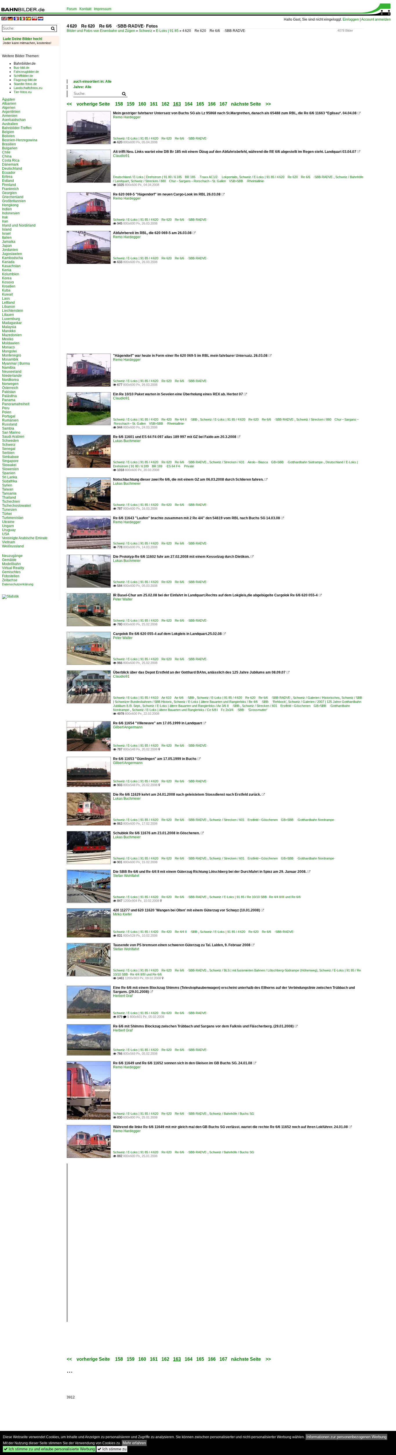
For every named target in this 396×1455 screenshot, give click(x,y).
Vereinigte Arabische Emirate (25, 538)
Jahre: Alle (82, 87)
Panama (8, 400)
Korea (7, 278)
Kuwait (7, 294)
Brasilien (9, 144)
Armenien (9, 116)
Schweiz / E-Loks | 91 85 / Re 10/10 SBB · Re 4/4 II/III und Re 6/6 (255, 897)
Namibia (8, 367)
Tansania (9, 493)
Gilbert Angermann (128, 727)
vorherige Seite (94, 104)
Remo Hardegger (127, 117)
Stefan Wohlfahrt (126, 876)
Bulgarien (9, 148)
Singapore (10, 461)
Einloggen (351, 19)
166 (212, 104)
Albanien (9, 104)
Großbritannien (14, 201)
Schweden (10, 441)
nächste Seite (246, 104)
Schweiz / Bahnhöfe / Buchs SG (231, 1113)
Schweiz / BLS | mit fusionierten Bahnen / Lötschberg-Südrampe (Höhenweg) (263, 970)
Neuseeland (11, 372)
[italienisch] (22, 19)
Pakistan (9, 392)
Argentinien (11, 112)
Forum (72, 9)
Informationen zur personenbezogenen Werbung (346, 1437)
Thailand (9, 497)
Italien (7, 238)
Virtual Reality (13, 568)
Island (7, 229)
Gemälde (9, 560)
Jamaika (8, 242)
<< (69, 104)
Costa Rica (10, 160)
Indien (7, 209)
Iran (5, 221)
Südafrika (9, 481)
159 (131, 104)
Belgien (8, 132)
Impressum (102, 9)
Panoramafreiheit (15, 404)
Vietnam (8, 542)
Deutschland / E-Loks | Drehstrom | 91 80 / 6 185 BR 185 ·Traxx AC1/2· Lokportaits (175, 177)
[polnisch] (34, 19)
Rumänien (10, 420)
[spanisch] (28, 19)
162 (165, 104)
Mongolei (9, 351)
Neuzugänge (12, 556)
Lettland (8, 303)
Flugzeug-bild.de (25, 80)
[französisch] (16, 19)
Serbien (8, 453)
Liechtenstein (12, 311)
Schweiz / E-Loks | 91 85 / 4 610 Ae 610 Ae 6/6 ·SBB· (154, 697)
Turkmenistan (12, 518)
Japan (7, 246)
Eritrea (7, 177)
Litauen (8, 315)
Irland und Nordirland (19, 225)
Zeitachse (9, 580)
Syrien (7, 485)
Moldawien (10, 343)
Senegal (8, 449)
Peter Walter (122, 599)
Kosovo (8, 282)
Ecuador (8, 173)
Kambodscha (12, 258)
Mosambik (10, 359)
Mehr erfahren (134, 1443)
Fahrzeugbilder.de (26, 71)
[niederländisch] (40, 19)
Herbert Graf (122, 996)
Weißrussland (13, 546)
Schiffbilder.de (23, 75)
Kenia (6, 270)
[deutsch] (10, 19)
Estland (8, 181)
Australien (10, 124)
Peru (6, 408)
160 (142, 104)
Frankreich (10, 189)
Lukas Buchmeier (127, 441)
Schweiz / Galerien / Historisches (316, 697)
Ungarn (8, 526)
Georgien (9, 193)
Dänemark (10, 164)
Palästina (9, 396)
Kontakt (85, 9)
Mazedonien (12, 335)
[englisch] (4, 19)
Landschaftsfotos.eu (28, 88)
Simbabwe (10, 457)
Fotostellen (10, 576)
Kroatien (8, 286)
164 (188, 104)
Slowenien (10, 469)
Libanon (8, 307)
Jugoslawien (12, 254)
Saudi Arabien (13, 437)
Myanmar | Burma (16, 363)
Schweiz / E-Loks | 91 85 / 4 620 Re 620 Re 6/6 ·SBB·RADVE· (160, 138)
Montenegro (11, 355)
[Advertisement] (172, 62)
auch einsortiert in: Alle (92, 81)
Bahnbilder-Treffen (17, 128)
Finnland (9, 185)
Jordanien (10, 250)
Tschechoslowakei (16, 506)
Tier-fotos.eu (23, 92)
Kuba (6, 290)
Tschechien (11, 502)
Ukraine (8, 522)
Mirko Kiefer (122, 914)
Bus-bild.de (21, 67)
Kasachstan (11, 266)
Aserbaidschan (14, 120)
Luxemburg (11, 319)
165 (200, 104)
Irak (5, 217)
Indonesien (11, 213)
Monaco (8, 347)
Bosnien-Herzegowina (19, 140)
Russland (9, 424)
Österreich (10, 388)
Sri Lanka (9, 477)
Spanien (8, 473)
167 (223, 104)
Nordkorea (10, 380)
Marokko (9, 331)
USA (5, 534)
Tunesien (9, 510)
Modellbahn (11, 564)
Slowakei (9, 465)
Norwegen (10, 384)
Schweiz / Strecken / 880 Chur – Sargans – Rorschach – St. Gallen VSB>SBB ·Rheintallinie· (198, 181)
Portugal (8, 416)
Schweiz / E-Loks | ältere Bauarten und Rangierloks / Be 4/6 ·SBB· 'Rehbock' (230, 701)
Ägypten (8, 99)
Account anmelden (376, 19)
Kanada (8, 262)
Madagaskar (12, 323)
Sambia (8, 428)
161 (154, 104)
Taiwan (7, 489)
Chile (6, 152)
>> (268, 104)
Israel (6, 233)
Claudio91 (121, 156)
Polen (6, 412)
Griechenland (12, 197)
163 (177, 104)
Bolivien (8, 136)
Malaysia (9, 327)
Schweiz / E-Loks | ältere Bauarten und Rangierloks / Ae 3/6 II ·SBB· (191, 705)
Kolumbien (10, 274)
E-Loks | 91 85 (167, 31)
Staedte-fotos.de (25, 84)
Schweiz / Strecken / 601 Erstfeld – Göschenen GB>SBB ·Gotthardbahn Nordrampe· (272, 819)
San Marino (11, 432)
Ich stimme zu (111, 1449)
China (7, 156)
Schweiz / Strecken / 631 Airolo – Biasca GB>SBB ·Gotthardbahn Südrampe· (266, 462)
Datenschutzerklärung (17, 584)
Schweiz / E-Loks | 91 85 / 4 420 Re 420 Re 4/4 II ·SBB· (155, 419)
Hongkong (10, 205)
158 (119, 104)
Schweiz (145, 31)
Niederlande (12, 376)
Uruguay (9, 530)
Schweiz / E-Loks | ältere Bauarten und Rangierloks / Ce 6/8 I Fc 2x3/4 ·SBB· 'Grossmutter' (199, 710)
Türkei (7, 514)
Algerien (8, 108)
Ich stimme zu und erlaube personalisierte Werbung (49, 1449)
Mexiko (7, 339)
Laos (6, 298)
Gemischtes (11, 572)
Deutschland (12, 169)
